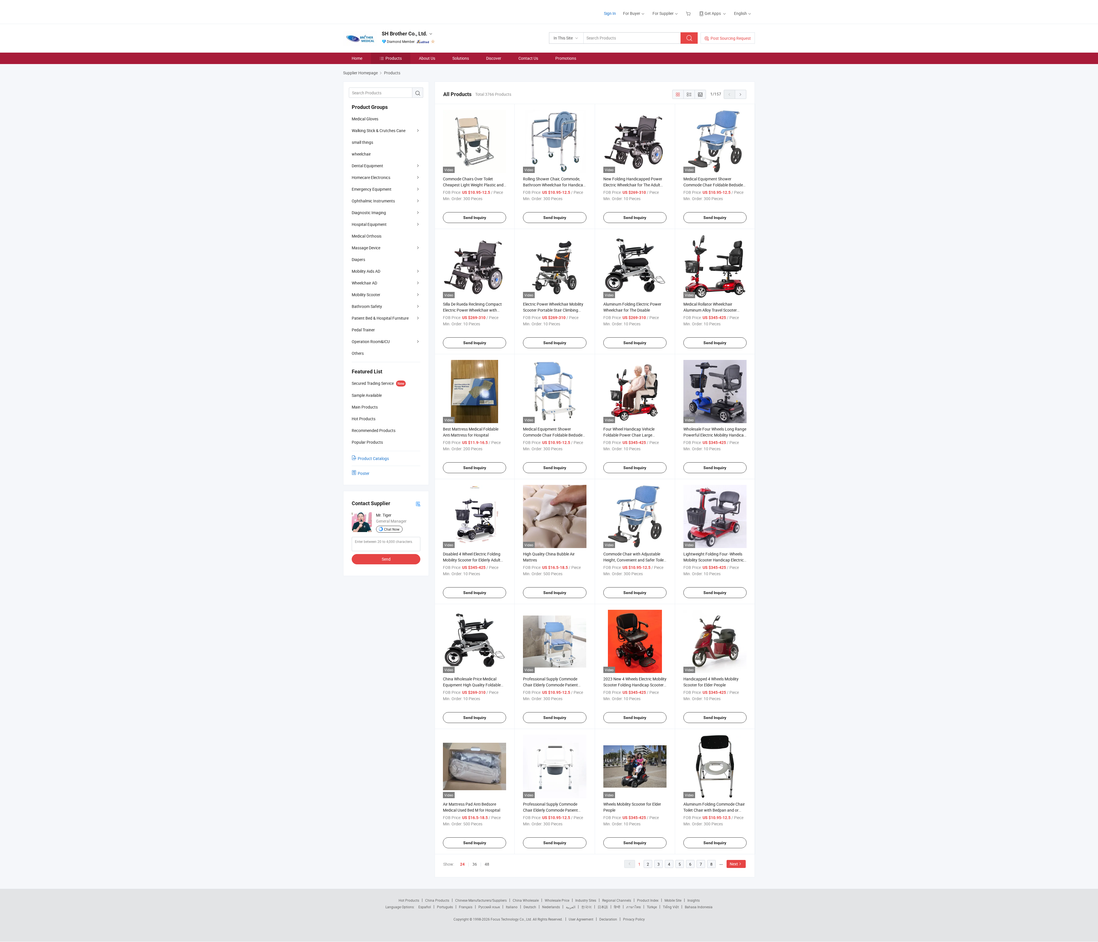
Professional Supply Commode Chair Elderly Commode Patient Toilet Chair (550, 685)
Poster (363, 473)
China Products (437, 900)
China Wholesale (526, 900)
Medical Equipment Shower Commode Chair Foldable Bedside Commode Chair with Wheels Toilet (713, 185)
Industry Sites (585, 900)
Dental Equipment (367, 165)
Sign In (610, 13)
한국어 (586, 907)
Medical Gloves (365, 119)
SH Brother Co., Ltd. (404, 34)
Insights (693, 900)
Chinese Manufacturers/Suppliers (481, 900)
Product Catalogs (373, 458)
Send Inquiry (474, 217)
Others (358, 353)
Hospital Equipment (369, 224)
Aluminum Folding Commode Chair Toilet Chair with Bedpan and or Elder (714, 810)
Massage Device (366, 247)
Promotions (565, 58)
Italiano (512, 907)
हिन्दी (617, 907)
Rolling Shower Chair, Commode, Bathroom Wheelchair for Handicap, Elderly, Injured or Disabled (554, 185)
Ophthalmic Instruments (373, 201)
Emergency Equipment (371, 189)
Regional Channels (616, 900)
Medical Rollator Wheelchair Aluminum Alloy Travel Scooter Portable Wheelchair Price (710, 310)
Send (386, 559)
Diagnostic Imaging (369, 212)
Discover (493, 58)
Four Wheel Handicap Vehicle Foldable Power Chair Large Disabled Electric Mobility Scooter (632, 435)
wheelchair (361, 154)
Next (734, 864)
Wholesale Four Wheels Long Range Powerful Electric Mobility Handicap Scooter (714, 435)
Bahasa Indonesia (699, 907)
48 (487, 864)
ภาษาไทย (633, 907)
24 (462, 864)
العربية (570, 907)
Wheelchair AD (364, 283)
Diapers (358, 259)
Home (357, 58)
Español (424, 907)
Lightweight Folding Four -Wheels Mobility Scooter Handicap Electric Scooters (713, 560)
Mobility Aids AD (366, 271)
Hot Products (409, 900)
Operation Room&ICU (371, 341)
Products (393, 58)
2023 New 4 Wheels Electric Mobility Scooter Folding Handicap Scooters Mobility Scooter (635, 685)
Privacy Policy (634, 919)
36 (474, 864)
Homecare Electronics (371, 177)
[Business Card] (418, 503)
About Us (427, 58)
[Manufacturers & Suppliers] (380, 11)
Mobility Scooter (366, 294)
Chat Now (391, 529)
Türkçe (652, 907)
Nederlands (551, 907)
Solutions (460, 58)
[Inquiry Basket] (689, 13)
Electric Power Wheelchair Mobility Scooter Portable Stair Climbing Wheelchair (553, 310)
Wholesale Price (557, 900)
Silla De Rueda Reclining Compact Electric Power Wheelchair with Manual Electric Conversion (472, 310)
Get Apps (713, 13)
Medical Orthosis (366, 236)
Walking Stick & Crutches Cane (378, 130)
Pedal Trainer (363, 329)
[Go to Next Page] (740, 94)
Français (465, 907)
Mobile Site (673, 900)
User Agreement (581, 919)
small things (362, 142)
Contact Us (528, 58)
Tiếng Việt (671, 907)
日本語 (603, 907)
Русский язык (489, 907)
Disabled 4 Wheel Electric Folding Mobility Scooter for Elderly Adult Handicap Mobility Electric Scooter (473, 560)
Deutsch (530, 907)
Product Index (648, 900)
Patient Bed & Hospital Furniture (380, 318)
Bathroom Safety (367, 306)
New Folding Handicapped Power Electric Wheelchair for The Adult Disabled (632, 185)
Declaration (608, 919)
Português (445, 907)
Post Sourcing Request (731, 38)
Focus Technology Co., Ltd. (512, 919)
